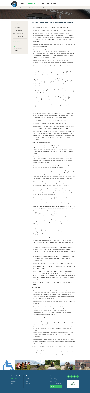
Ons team (34, 7)
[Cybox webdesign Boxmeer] (77, 376)
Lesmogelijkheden (17, 30)
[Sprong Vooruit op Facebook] (68, 376)
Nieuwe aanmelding (17, 27)
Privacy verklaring (18, 48)
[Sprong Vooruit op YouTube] (71, 376)
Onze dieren (39, 7)
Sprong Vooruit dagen (18, 33)
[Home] (14, 4)
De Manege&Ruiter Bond (19, 36)
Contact (49, 7)
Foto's (29, 7)
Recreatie (46, 4)
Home (22, 4)
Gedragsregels (17, 46)
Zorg (39, 4)
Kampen (54, 4)
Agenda (25, 7)
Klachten (16, 50)
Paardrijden (30, 4)
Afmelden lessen (55, 386)
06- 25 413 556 (54, 381)
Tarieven (45, 7)
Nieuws (21, 7)
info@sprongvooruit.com (57, 383)
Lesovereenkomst (18, 44)
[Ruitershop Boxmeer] (73, 384)
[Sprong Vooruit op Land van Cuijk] (74, 376)
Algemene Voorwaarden (16, 41)
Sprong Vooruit (15, 376)
